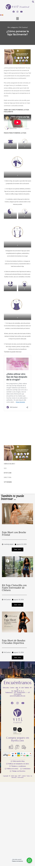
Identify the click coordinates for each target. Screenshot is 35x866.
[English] (1, 15)
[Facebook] (14, 12)
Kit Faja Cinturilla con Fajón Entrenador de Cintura (14, 587)
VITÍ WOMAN (8, 482)
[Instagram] (17, 12)
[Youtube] (21, 12)
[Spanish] (3, 15)
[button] (17, 18)
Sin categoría (12, 27)
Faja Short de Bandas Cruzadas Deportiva (13, 641)
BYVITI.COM (7, 473)
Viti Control (23, 27)
